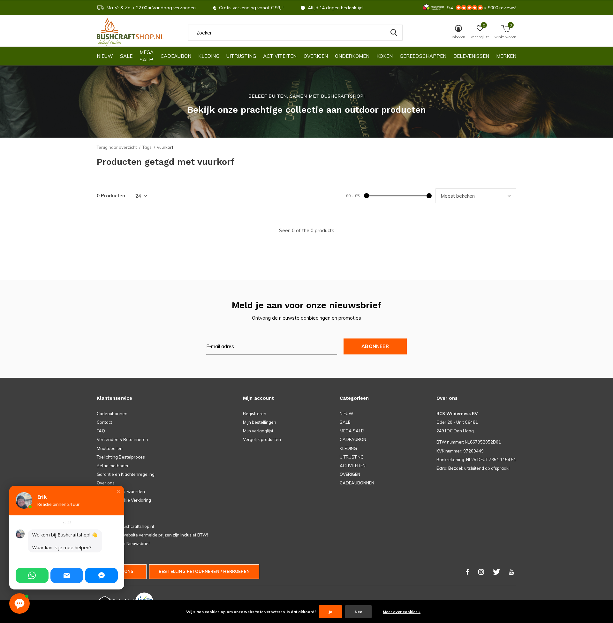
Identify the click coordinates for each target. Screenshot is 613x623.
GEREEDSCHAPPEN (423, 56)
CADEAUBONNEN (357, 482)
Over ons (106, 482)
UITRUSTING (241, 56)
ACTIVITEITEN (280, 56)
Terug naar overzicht (117, 147)
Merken (506, 56)
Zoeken (394, 33)
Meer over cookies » (401, 611)
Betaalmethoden (113, 465)
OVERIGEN (316, 56)
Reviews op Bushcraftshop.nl (125, 526)
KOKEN (384, 56)
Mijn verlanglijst (258, 430)
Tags (147, 147)
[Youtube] (511, 572)
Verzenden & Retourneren (122, 439)
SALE (126, 56)
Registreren (254, 413)
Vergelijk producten (262, 439)
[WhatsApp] (32, 575)
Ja (330, 611)
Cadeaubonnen (112, 413)
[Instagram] (481, 572)
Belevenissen (471, 56)
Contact (104, 422)
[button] (118, 491)
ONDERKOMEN (352, 56)
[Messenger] (101, 575)
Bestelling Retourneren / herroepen (204, 571)
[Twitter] (496, 572)
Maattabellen (110, 448)
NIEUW (105, 56)
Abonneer (375, 346)
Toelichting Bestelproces (121, 457)
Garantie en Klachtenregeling (126, 474)
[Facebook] (467, 572)
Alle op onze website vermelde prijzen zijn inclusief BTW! (152, 534)
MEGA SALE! (147, 56)
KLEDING (208, 56)
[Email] (66, 575)
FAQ (101, 430)
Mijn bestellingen (259, 422)
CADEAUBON (176, 56)
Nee (358, 611)
